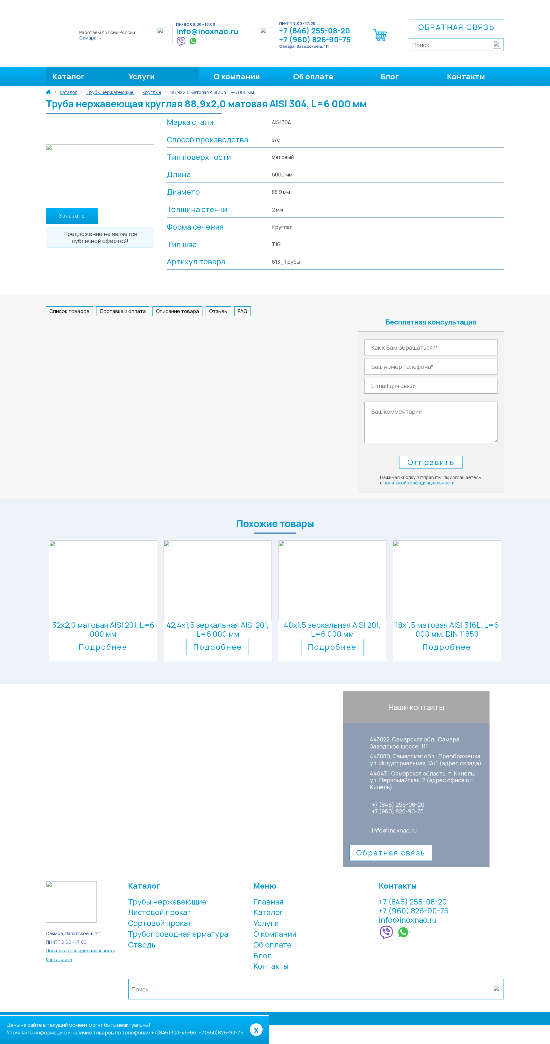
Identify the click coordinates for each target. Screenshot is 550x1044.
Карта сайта (59, 959)
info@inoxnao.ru (207, 31)
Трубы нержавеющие (167, 901)
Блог (389, 76)
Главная (268, 901)
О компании (237, 76)
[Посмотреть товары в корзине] (380, 41)
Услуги (142, 76)
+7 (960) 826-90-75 (315, 39)
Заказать (72, 215)
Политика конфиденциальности (80, 950)
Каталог (68, 76)
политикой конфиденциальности (419, 483)
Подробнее (103, 646)
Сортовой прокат (160, 923)
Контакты (466, 76)
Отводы (142, 944)
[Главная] (48, 92)
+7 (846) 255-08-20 (314, 30)
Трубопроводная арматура (178, 933)
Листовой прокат (159, 912)
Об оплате (313, 76)
